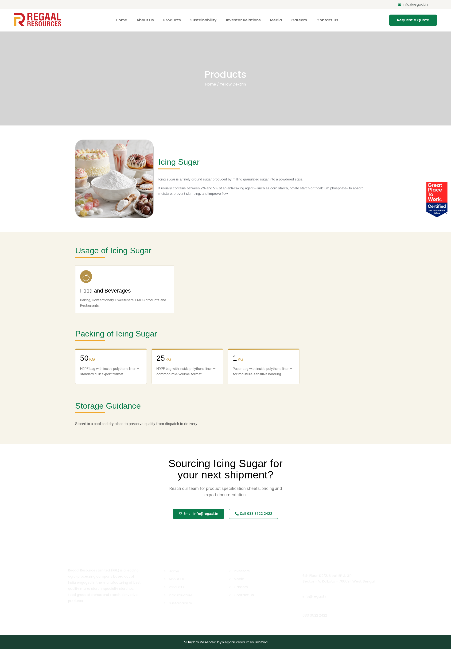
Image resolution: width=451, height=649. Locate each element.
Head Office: (314, 569)
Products (172, 20)
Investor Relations (243, 20)
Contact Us (327, 20)
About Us (145, 20)
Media (276, 20)
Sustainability (203, 20)
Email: (308, 590)
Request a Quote (413, 20)
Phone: (309, 609)
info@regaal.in (415, 4)
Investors (242, 570)
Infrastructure (181, 595)
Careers (299, 20)
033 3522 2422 (315, 615)
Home (121, 20)
